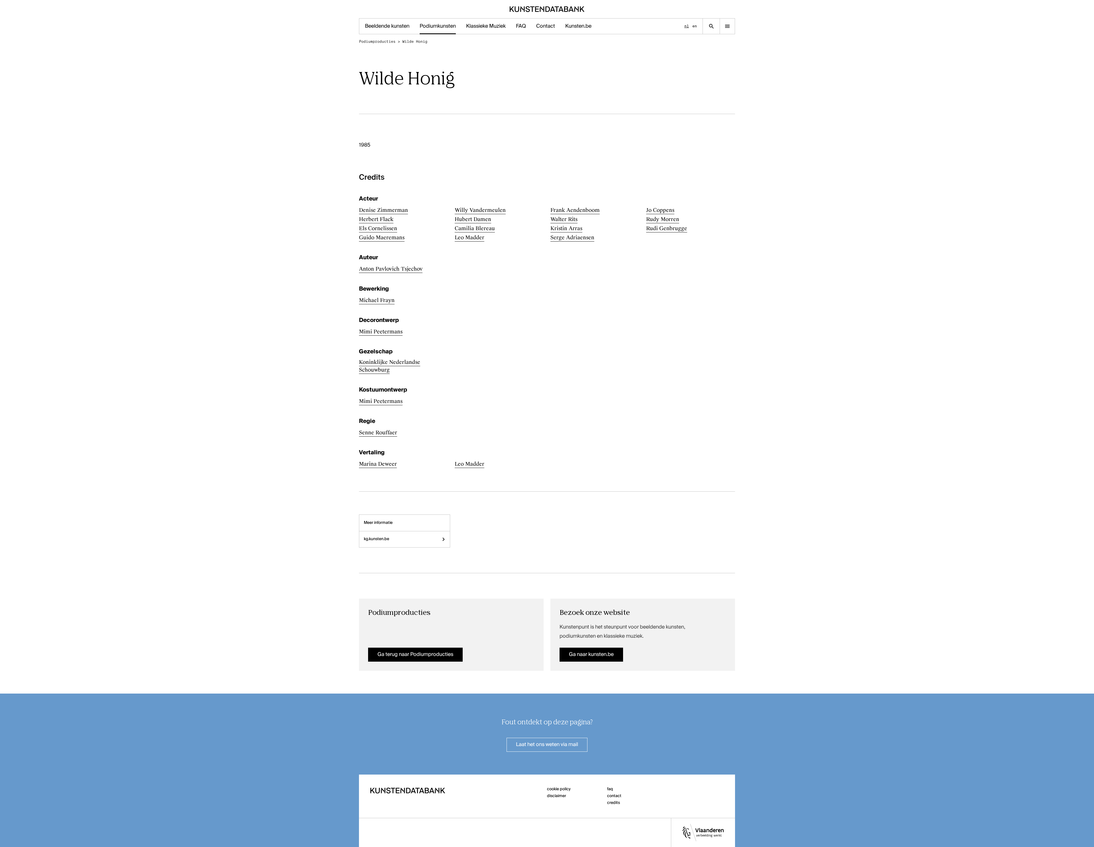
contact (614, 796)
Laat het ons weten (547, 744)
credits (613, 803)
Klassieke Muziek (486, 26)
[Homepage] (547, 9)
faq (610, 789)
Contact (545, 26)
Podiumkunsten (438, 26)
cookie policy (559, 789)
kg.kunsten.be (376, 539)
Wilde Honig (414, 41)
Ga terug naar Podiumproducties (415, 654)
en (694, 26)
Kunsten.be (578, 26)
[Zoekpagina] (711, 26)
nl (686, 26)
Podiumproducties (377, 41)
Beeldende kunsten (387, 26)
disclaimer (556, 796)
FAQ (521, 26)
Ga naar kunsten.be (591, 654)
